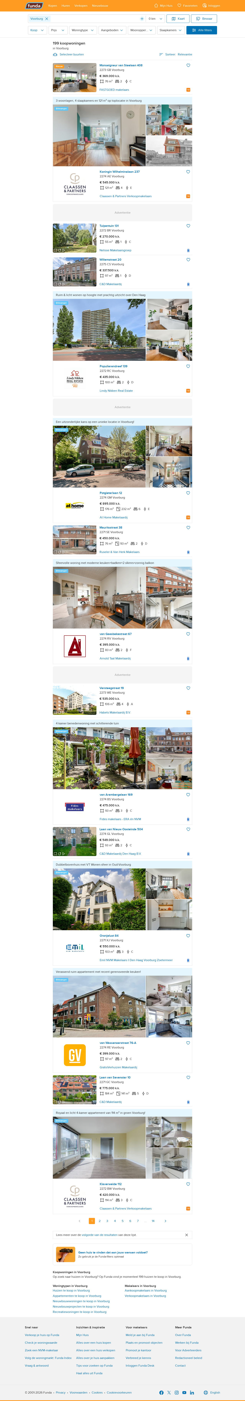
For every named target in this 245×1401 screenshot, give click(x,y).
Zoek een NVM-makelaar (41, 1350)
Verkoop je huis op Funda (42, 1335)
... (145, 1221)
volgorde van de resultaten (100, 1235)
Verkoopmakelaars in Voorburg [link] (145, 1296)
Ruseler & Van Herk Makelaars (120, 552)
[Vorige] (79, 1221)
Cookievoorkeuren (119, 1393)
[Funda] (34, 5)
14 (153, 1221)
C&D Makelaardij (111, 284)
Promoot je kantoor (138, 1350)
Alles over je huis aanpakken (95, 1358)
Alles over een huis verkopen (95, 1350)
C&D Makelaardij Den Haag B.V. (121, 854)
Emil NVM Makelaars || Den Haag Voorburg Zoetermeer (136, 960)
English (215, 1393)
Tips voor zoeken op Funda (94, 1366)
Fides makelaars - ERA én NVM (120, 819)
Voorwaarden (78, 1393)
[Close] (46, 18)
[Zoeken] (142, 18)
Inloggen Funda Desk (140, 1366)
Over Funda (183, 1335)
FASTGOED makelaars (114, 90)
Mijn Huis (82, 1335)
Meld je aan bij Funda (140, 1335)
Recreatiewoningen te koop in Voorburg (79, 1312)
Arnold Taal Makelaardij (115, 658)
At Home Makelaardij (114, 517)
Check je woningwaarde (41, 1343)
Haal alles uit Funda (89, 1373)
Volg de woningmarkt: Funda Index (48, 1358)
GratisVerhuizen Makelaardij (118, 1067)
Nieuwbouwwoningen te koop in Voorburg (81, 1301)
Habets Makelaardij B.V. (115, 712)
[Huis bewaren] (188, 65)
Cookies (97, 1393)
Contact (180, 1366)
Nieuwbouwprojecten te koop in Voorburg (81, 1307)
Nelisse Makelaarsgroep (115, 250)
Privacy (60, 1393)
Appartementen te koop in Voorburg (77, 1296)
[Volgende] (165, 1221)
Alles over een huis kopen (93, 1343)
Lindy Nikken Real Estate (116, 391)
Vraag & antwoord (37, 1366)
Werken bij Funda (186, 1343)
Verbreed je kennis (138, 1358)
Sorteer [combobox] (178, 54)
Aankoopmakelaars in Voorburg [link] (146, 1290)
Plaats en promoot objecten (144, 1343)
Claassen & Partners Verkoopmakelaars (126, 196)
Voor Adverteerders (188, 1350)
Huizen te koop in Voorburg (71, 1290)
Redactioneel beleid (188, 1358)
